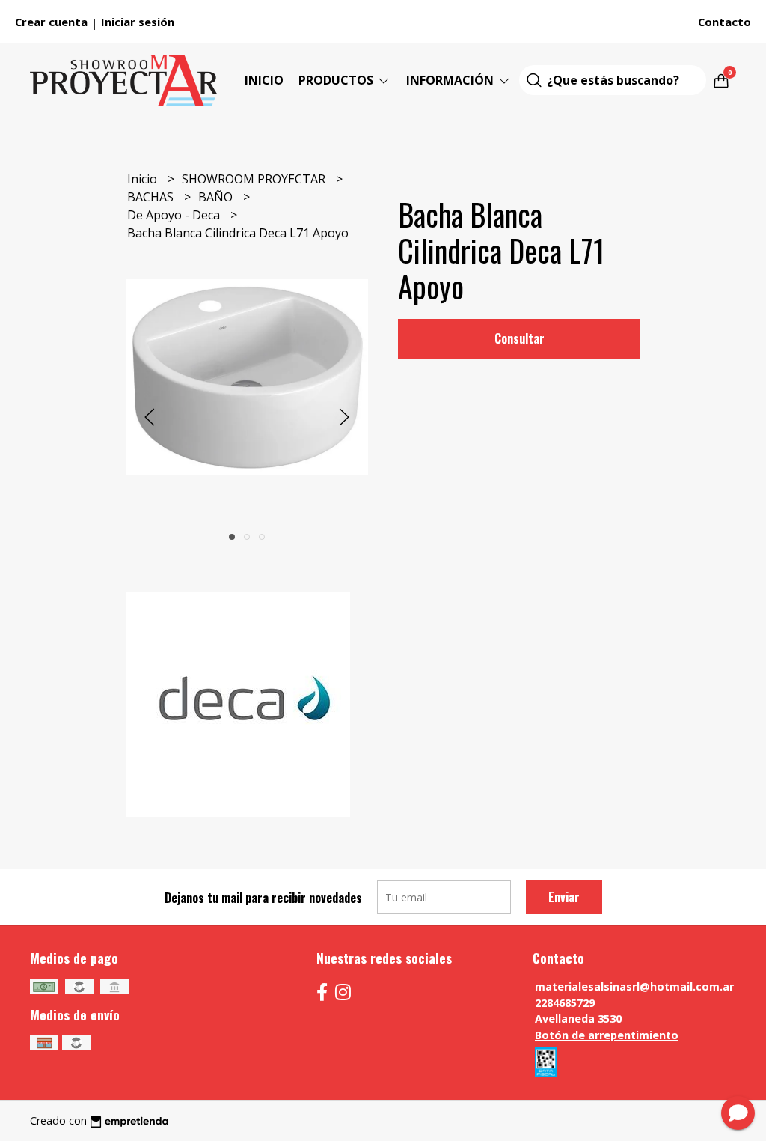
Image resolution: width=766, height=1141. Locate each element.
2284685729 (565, 1003)
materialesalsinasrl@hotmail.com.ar (634, 986)
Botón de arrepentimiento (606, 1035)
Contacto (724, 21)
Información (451, 80)
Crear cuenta (51, 21)
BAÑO (217, 197)
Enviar (564, 897)
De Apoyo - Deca (175, 215)
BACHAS (152, 197)
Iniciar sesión (137, 21)
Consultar (519, 338)
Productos (337, 80)
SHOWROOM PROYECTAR (255, 179)
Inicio (264, 80)
